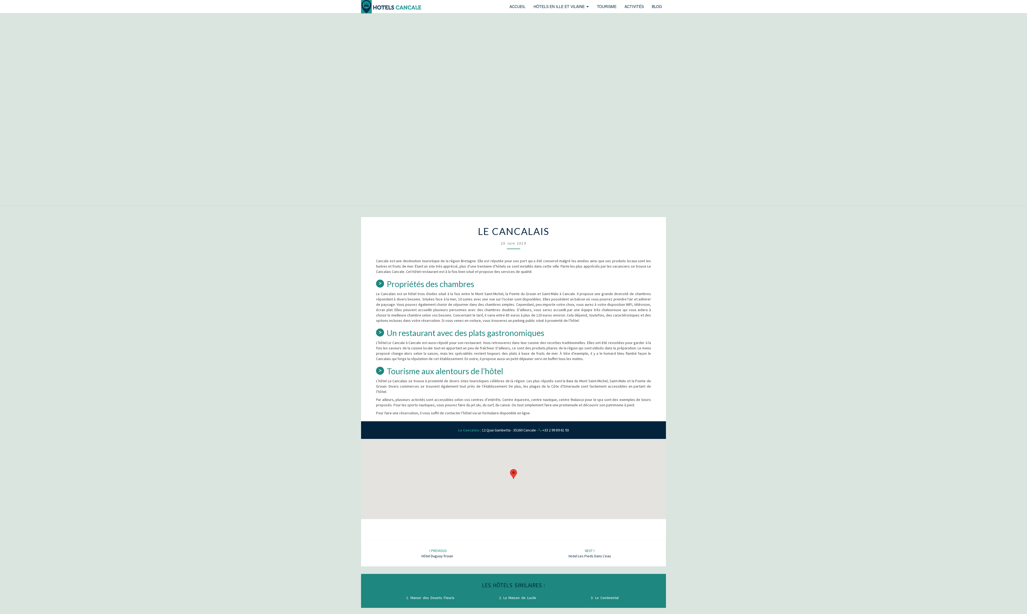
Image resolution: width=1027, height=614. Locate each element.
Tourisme (606, 6)
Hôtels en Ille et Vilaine (559, 6)
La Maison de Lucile (519, 597)
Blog (657, 6)
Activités (634, 6)
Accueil (517, 6)
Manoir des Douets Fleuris (432, 597)
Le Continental (607, 597)
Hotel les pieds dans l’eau (590, 553)
